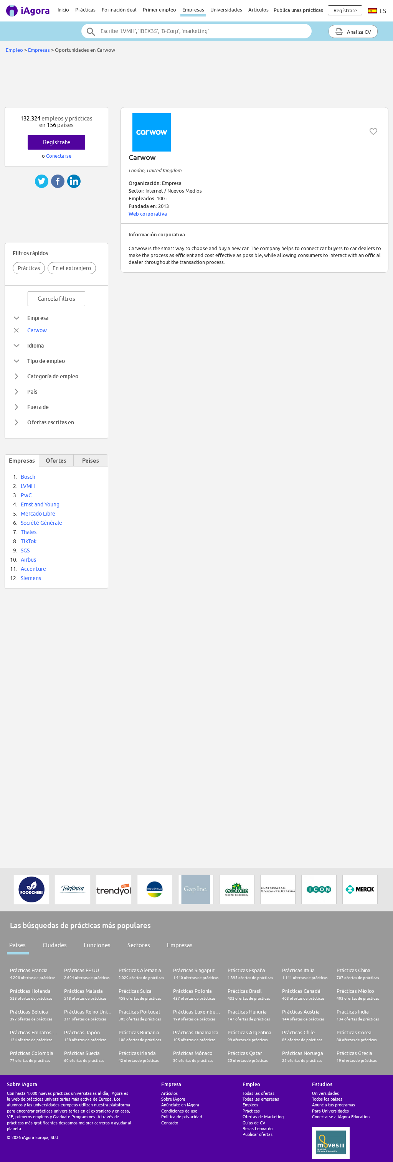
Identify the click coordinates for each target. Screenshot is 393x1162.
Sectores (138, 945)
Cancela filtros (56, 298)
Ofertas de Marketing (263, 1116)
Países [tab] (90, 460)
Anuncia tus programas (333, 1104)
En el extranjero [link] (72, 268)
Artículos (258, 10)
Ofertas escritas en (50, 422)
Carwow (37, 330)
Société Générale (41, 523)
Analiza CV (358, 32)
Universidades (226, 10)
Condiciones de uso (179, 1110)
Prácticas (85, 10)
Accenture (33, 569)
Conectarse (58, 156)
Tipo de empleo (46, 361)
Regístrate (56, 142)
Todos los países (327, 1098)
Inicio (63, 10)
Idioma (35, 345)
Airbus (28, 560)
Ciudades (55, 945)
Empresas (193, 10)
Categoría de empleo (52, 376)
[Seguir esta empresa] (373, 131)
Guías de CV (254, 1122)
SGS (25, 550)
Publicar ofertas (257, 1134)
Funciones (97, 945)
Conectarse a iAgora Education (341, 1116)
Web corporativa (148, 214)
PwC (26, 495)
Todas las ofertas (258, 1093)
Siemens (31, 578)
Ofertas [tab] (56, 460)
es (382, 11)
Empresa (37, 318)
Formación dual (119, 10)
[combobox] (196, 31)
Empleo (14, 50)
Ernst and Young (40, 504)
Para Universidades (330, 1110)
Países (17, 945)
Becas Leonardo (257, 1128)
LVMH (28, 486)
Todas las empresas (261, 1098)
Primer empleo (159, 10)
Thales (28, 532)
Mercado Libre (38, 514)
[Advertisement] (196, 82)
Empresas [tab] (22, 460)
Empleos (250, 1104)
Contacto (169, 1122)
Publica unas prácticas (298, 10)
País (32, 391)
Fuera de (38, 407)
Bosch (28, 477)
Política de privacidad (181, 1116)
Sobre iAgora (173, 1098)
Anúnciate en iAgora (180, 1104)
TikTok (28, 541)
